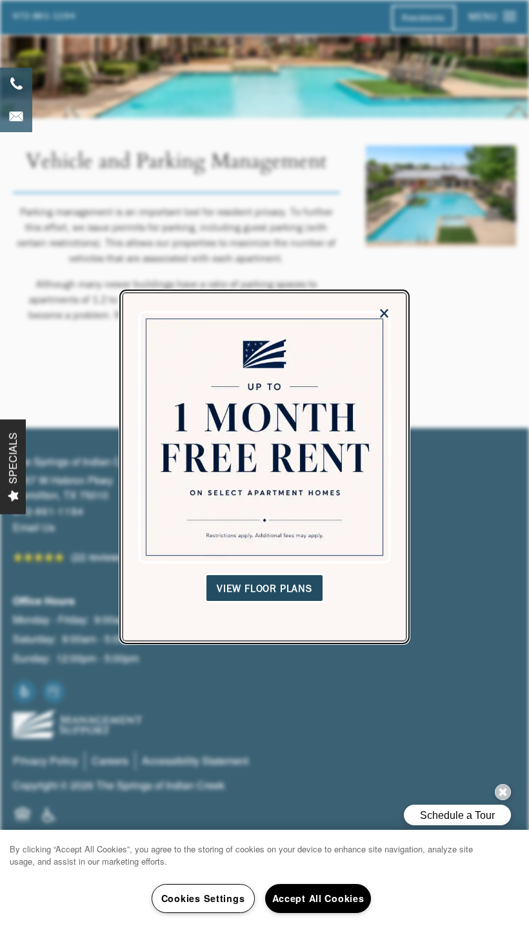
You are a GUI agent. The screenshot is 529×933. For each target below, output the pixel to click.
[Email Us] (16, 116)
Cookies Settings (203, 898)
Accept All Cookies (318, 898)
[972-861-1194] (16, 84)
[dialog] (264, 467)
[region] (264, 881)
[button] (264, 587)
